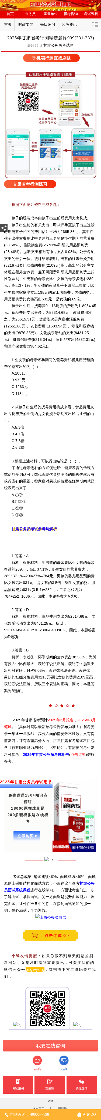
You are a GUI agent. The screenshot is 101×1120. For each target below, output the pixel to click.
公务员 (30, 14)
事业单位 (51, 14)
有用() (37, 1069)
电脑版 (62, 1108)
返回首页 (38, 1108)
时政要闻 (25, 24)
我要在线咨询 (50, 1046)
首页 (10, 14)
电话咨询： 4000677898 (29, 1115)
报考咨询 (71, 14)
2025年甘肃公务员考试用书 (46, 754)
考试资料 (91, 14)
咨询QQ (89, 1115)
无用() (64, 1069)
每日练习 (47, 24)
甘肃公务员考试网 (58, 45)
